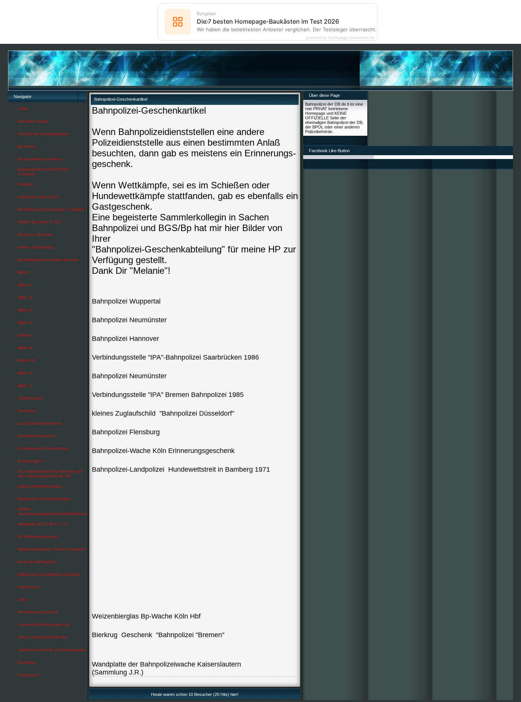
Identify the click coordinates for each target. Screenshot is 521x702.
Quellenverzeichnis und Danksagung (52, 649)
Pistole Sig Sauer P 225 (39, 222)
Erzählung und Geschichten (43, 448)
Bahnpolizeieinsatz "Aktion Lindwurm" (52, 549)
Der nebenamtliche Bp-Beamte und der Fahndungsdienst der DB (50, 473)
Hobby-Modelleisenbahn (40, 486)
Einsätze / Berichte (35, 234)
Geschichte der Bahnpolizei (43, 134)
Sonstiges (27, 410)
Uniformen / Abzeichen (38, 196)
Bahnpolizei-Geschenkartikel (44, 498)
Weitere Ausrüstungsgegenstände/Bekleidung (52, 511)
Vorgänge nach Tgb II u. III (42, 524)
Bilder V (25, 322)
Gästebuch (28, 675)
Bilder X (25, 385)
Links (22, 599)
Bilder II (24, 285)
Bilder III (25, 297)
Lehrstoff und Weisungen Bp (44, 624)
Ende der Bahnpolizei (37, 561)
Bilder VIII (26, 360)
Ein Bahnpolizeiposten (38, 536)
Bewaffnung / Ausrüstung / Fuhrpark (51, 209)
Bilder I (24, 272)
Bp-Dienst (27, 146)
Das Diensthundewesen (40, 423)
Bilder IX (25, 373)
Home (23, 108)
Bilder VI (25, 335)
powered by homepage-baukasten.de (340, 37)
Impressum (28, 587)
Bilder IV (25, 310)
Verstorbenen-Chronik (38, 612)
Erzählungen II (31, 461)
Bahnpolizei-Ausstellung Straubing (49, 574)
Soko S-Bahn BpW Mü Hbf (42, 637)
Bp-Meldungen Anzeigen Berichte (48, 259)
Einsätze (26, 184)
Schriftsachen (30, 398)
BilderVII (25, 347)
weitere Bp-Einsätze (36, 247)
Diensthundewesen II (37, 436)
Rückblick (27, 662)
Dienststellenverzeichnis (40, 159)
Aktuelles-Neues (33, 121)
